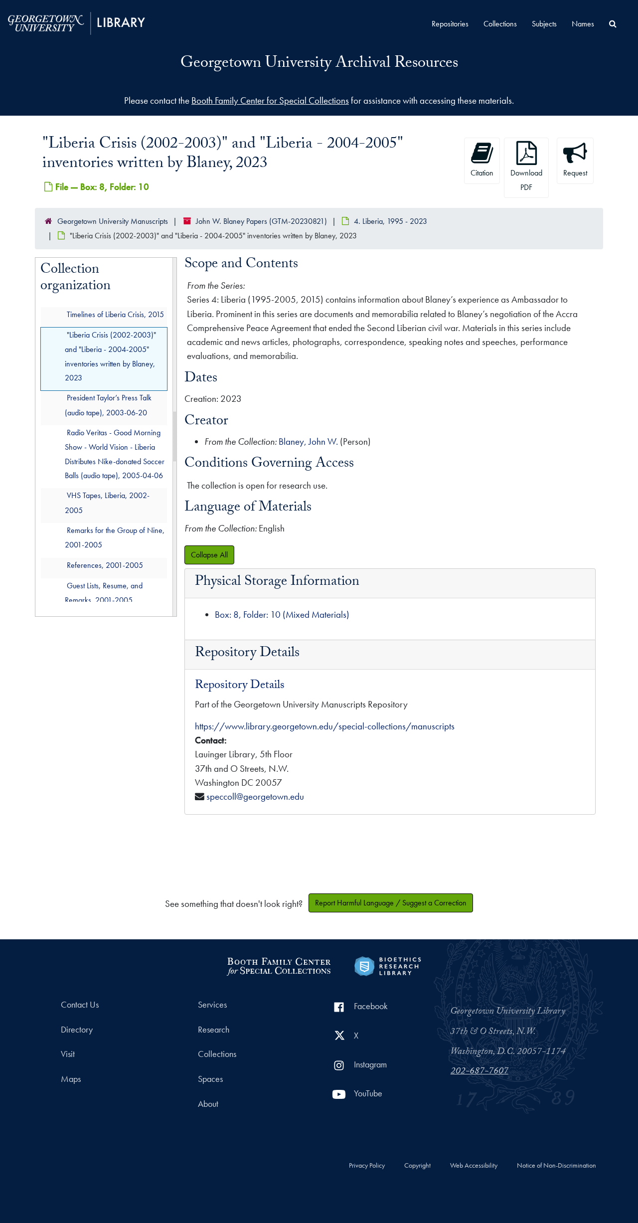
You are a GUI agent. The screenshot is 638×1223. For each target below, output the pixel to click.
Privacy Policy (367, 1166)
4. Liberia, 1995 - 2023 (390, 221)
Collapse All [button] (209, 554)
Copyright (417, 1166)
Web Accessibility (473, 1166)
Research (213, 1029)
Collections (500, 23)
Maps (71, 1078)
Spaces (210, 1078)
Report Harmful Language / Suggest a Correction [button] (391, 902)
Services (212, 1004)
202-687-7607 (479, 1072)
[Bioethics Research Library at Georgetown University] (387, 965)
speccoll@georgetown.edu (255, 796)
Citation (482, 173)
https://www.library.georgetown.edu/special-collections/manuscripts (325, 726)
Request (575, 173)
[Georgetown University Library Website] (76, 22)
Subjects (544, 23)
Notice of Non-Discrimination (556, 1166)
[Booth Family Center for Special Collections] (278, 965)
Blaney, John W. (308, 441)
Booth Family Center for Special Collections (270, 100)
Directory (77, 1029)
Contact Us (80, 1004)
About (208, 1103)
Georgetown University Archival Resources (319, 64)
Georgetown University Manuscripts (112, 221)
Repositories (450, 23)
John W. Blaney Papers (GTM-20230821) (261, 221)
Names (583, 23)
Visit (68, 1053)
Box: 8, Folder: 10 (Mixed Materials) (282, 614)
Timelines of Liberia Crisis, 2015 (115, 314)
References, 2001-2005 (105, 564)
